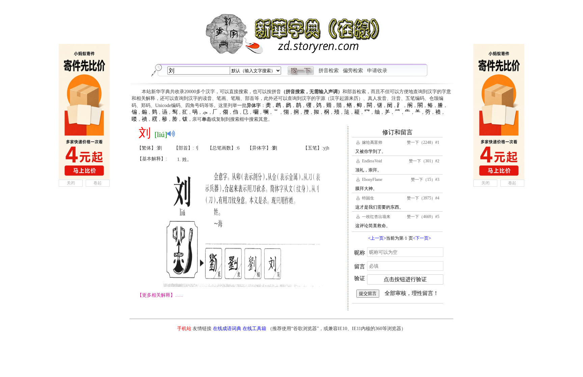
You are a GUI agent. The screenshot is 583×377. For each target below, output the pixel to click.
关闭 (71, 183)
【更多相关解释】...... (160, 295)
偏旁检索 (353, 70)
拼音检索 (328, 70)
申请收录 (377, 70)
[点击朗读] (171, 133)
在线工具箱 (254, 328)
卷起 (97, 183)
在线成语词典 (227, 328)
